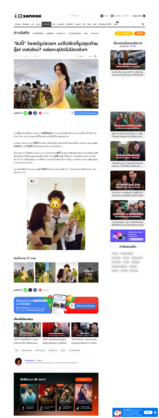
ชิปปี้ (16, 350)
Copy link (45, 113)
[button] (70, 16)
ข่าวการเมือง (116, 262)
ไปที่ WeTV (84, 379)
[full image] (24, 272)
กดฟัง (81, 56)
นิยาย (116, 24)
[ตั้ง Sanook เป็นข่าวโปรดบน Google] (56, 304)
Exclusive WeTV (105, 24)
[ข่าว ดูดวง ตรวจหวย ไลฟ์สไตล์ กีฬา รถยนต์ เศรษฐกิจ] (28, 16)
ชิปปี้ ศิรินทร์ (53, 350)
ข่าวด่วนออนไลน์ (126, 253)
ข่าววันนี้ (124, 271)
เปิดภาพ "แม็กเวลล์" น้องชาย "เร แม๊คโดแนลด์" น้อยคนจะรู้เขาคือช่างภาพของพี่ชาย (127, 136)
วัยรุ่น (89, 24)
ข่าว (32, 24)
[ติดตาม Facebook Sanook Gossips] (127, 235)
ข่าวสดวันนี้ (116, 258)
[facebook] (35, 113)
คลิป (95, 24)
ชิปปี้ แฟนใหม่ (40, 350)
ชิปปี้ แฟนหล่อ (27, 350)
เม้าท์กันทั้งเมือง (74, 350)
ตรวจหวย (133, 266)
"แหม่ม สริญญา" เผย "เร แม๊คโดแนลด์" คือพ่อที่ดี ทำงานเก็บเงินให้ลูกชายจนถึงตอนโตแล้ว (128, 225)
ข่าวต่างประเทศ (137, 258)
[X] (30, 113)
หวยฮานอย (134, 271)
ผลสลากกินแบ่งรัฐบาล (119, 266)
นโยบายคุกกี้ (139, 414)
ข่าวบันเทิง (46, 24)
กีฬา (53, 24)
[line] (25, 113)
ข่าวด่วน (115, 253)
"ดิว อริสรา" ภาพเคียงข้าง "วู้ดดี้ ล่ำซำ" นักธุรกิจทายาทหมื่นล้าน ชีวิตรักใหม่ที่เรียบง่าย (127, 195)
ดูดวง (38, 24)
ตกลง (148, 412)
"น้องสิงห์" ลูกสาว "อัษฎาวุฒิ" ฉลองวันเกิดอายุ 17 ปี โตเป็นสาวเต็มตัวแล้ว (127, 164)
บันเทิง (63, 350)
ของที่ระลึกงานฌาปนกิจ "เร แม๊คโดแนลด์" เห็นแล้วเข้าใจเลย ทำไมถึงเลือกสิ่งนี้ (127, 75)
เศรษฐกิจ (60, 24)
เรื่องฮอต (26, 24)
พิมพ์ (37, 56)
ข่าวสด (126, 262)
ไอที (83, 24)
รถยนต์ (77, 24)
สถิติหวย (115, 271)
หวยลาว (126, 258)
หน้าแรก (18, 24)
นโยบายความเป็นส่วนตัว (128, 414)
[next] (95, 397)
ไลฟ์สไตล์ (69, 24)
